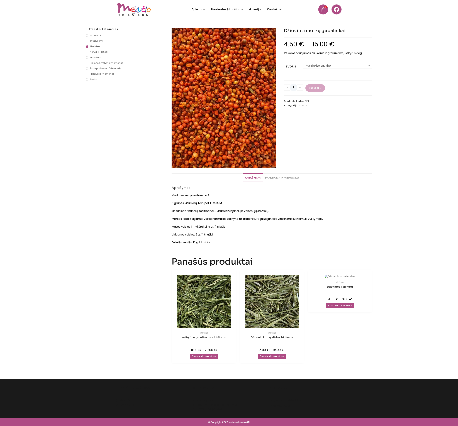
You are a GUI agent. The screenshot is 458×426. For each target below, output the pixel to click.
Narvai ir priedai (99, 52)
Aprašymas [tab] (253, 177)
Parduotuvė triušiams (227, 9)
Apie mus (198, 9)
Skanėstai (95, 57)
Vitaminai (95, 35)
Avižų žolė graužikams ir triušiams (204, 337)
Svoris (291, 66)
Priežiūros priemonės (102, 74)
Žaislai (93, 79)
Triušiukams (97, 40)
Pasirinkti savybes (204, 356)
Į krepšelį (315, 87)
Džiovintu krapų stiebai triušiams (272, 337)
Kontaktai (274, 9)
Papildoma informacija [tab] (282, 177)
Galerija (255, 9)
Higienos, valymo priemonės (106, 63)
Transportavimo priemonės (105, 68)
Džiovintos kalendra (340, 287)
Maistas (303, 105)
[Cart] (323, 9)
